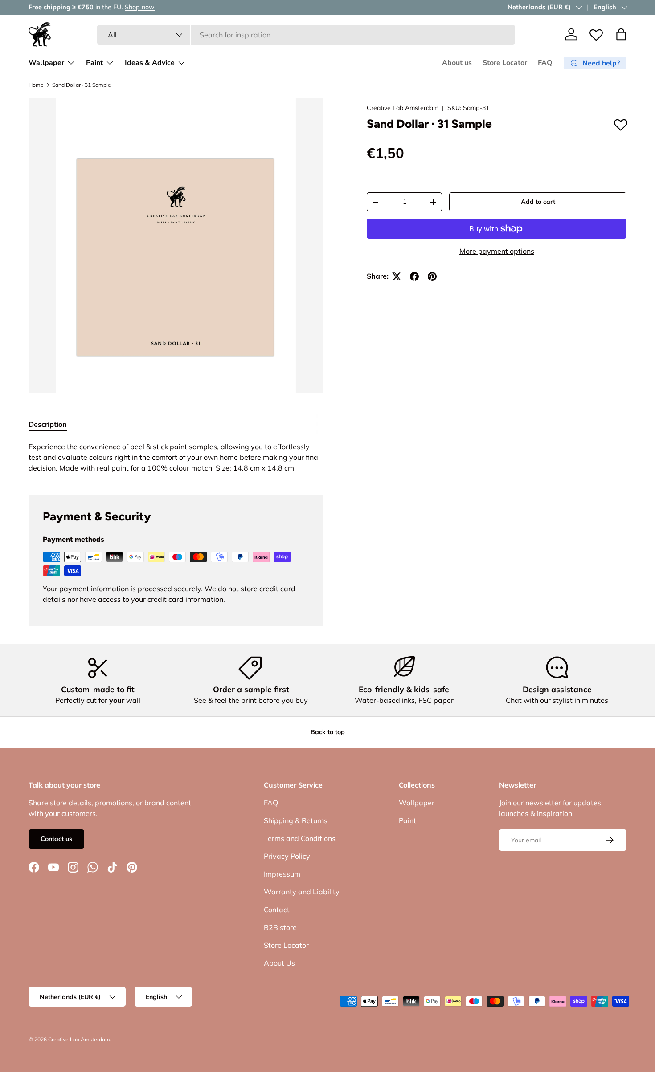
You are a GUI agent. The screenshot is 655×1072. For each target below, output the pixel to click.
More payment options (496, 251)
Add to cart (538, 202)
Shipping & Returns (296, 820)
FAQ (545, 63)
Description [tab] (48, 424)
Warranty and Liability (302, 891)
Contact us (56, 839)
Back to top (328, 732)
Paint (94, 63)
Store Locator (505, 63)
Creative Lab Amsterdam (402, 108)
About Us (279, 962)
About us (457, 63)
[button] (621, 34)
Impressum (282, 873)
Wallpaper (46, 63)
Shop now (140, 7)
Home (36, 85)
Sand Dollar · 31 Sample (81, 85)
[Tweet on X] (396, 276)
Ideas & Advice (150, 63)
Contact (277, 909)
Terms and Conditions (300, 838)
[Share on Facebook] (414, 276)
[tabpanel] (176, 457)
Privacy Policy (287, 856)
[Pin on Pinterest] (432, 276)
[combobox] (306, 35)
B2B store (280, 927)
